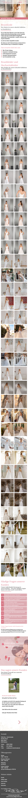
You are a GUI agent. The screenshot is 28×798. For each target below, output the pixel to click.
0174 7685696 (9, 746)
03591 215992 (9, 744)
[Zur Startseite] (7, 2)
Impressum (3, 783)
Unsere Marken (4, 781)
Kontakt (2, 777)
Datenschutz (3, 785)
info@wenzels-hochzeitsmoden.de (16, 632)
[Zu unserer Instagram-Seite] (21, 2)
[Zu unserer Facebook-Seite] (19, 2)
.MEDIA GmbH (18, 796)
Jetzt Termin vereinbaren (14, 657)
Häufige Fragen (4, 779)
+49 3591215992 (4, 630)
